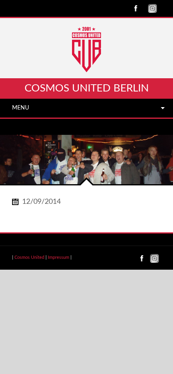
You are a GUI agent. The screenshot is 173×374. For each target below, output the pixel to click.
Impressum (58, 257)
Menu (20, 108)
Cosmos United (29, 257)
